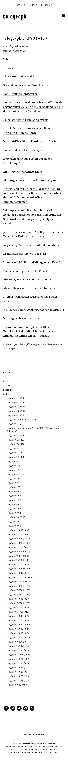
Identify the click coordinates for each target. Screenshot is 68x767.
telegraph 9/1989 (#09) (18, 650)
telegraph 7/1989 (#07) (18, 659)
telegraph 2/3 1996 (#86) (19, 586)
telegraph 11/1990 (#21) (18, 599)
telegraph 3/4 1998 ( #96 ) (19, 543)
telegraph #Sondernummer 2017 (22, 419)
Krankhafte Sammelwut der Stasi (24, 253)
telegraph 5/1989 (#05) (18, 667)
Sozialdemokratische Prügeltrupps (25, 85)
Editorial (8, 68)
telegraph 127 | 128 (16, 440)
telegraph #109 (14, 491)
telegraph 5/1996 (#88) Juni (20, 577)
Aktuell (6, 385)
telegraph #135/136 (16, 411)
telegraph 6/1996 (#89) (18, 573)
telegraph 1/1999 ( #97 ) (18, 538)
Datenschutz (49, 744)
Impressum (47, 5)
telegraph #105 (14, 508)
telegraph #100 (14, 526)
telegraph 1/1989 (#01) (17, 685)
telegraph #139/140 (16, 402)
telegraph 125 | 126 (15, 444)
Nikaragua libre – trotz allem (22, 318)
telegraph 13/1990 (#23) (18, 590)
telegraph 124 (13, 448)
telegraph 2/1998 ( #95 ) (19, 547)
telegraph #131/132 (16, 423)
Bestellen (7, 390)
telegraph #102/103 (16, 517)
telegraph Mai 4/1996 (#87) (20, 581)
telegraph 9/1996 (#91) (18, 564)
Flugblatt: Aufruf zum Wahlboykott (25, 119)
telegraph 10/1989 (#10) (18, 646)
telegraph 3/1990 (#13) (18, 633)
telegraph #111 (13, 483)
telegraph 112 (13, 478)
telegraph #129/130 (16, 435)
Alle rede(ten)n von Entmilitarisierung (27, 279)
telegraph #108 (14, 495)
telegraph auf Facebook (6, 710)
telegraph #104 (14, 513)
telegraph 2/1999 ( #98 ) (19, 534)
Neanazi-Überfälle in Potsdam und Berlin (30, 141)
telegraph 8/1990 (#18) (18, 612)
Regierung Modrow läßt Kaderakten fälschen (32, 245)
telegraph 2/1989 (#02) (18, 680)
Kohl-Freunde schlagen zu (20, 93)
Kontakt (33, 5)
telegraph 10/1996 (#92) (18, 560)
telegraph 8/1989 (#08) (18, 654)
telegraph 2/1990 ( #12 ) (18, 637)
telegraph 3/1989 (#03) (18, 676)
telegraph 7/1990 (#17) (18, 616)
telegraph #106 (14, 504)
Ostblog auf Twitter (12, 710)
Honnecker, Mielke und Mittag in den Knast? (31, 262)
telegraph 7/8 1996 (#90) (19, 568)
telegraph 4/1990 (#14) (18, 629)
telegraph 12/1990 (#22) (18, 594)
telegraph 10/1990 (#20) (18, 603)
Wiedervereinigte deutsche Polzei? (25, 271)
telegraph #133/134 (16, 415)
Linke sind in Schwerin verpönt (23, 150)
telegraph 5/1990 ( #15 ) (18, 624)
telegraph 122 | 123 (15, 452)
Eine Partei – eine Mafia (18, 76)
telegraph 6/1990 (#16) (18, 620)
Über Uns (20, 5)
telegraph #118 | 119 (16, 461)
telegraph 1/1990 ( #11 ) (17, 642)
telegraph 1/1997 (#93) (18, 556)
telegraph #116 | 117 (15, 465)
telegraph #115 (13, 470)
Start (5, 381)
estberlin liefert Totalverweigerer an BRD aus (35, 309)
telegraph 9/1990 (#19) (18, 607)
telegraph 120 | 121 (15, 457)
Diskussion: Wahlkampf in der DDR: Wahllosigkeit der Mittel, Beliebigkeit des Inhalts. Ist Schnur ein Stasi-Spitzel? (29, 331)
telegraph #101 (13, 521)
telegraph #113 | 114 (15, 474)
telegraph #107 (14, 500)
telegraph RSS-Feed (32, 710)
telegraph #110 (13, 487)
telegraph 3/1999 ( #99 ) (18, 530)
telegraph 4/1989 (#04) (18, 672)
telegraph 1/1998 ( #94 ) (18, 551)
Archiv (6, 394)
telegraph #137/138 (16, 406)
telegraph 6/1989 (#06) (18, 663)
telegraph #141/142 (16, 398)
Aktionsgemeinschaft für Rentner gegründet (32, 180)
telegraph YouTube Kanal (25, 710)
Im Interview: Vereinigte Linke (23, 171)
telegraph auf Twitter (19, 710)
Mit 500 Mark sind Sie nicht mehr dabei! (29, 288)
